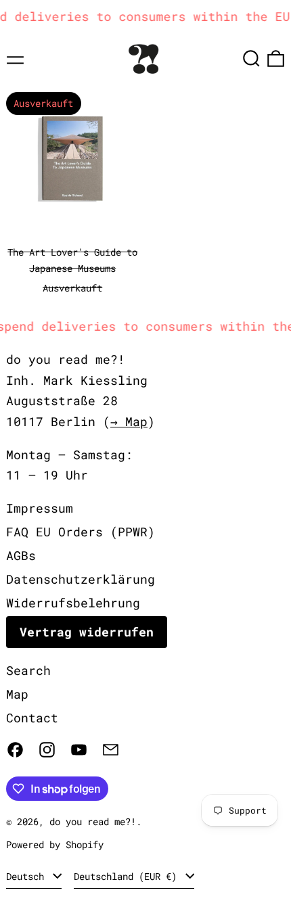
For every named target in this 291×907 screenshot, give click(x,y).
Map (17, 694)
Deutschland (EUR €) (128, 876)
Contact (32, 718)
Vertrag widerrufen (87, 632)
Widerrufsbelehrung (73, 603)
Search (28, 670)
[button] (251, 58)
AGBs (21, 555)
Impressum (39, 508)
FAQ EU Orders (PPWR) (80, 532)
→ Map (129, 421)
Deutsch (27, 876)
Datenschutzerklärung (80, 579)
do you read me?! (92, 821)
